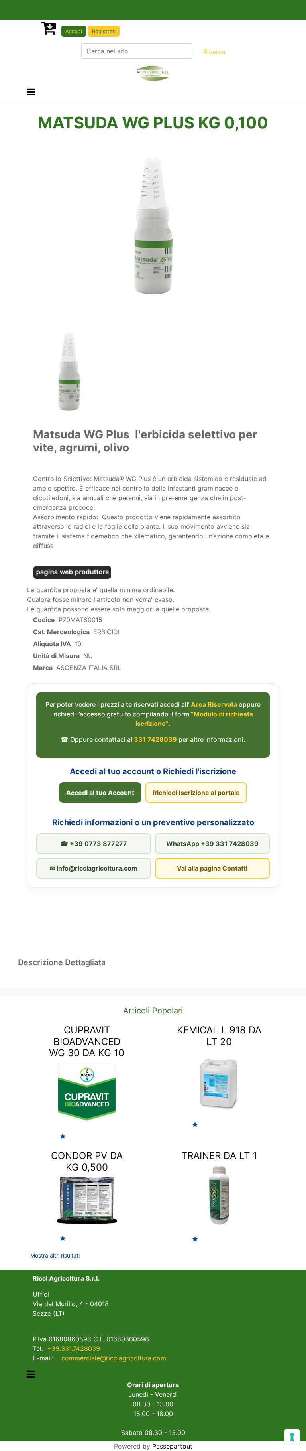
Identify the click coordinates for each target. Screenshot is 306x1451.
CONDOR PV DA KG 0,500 (87, 1161)
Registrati (104, 31)
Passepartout (172, 1446)
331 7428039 (155, 739)
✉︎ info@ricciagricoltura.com (93, 868)
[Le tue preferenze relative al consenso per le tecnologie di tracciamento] (292, 1437)
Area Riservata (214, 704)
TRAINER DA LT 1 (219, 1155)
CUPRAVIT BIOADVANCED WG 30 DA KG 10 (86, 1041)
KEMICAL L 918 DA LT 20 (219, 1035)
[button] (214, 51)
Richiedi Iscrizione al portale (196, 792)
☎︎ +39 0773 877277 (93, 844)
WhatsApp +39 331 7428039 (212, 844)
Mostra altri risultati (55, 1255)
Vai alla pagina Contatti (212, 868)
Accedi (73, 31)
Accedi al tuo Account (100, 792)
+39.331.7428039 (73, 1348)
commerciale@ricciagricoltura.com (113, 1358)
